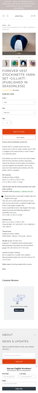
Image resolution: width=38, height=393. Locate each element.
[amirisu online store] (19, 16)
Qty (3, 118)
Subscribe (19, 389)
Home (4, 25)
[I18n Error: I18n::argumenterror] (6, 63)
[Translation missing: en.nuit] (23, 63)
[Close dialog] (36, 366)
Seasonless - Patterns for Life (23, 191)
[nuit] (19, 44)
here (14, 212)
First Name (5, 373)
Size (3, 108)
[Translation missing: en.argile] (32, 63)
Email (4, 380)
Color (4, 98)
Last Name (22, 373)
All (9, 25)
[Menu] (3, 16)
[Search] (7, 16)
